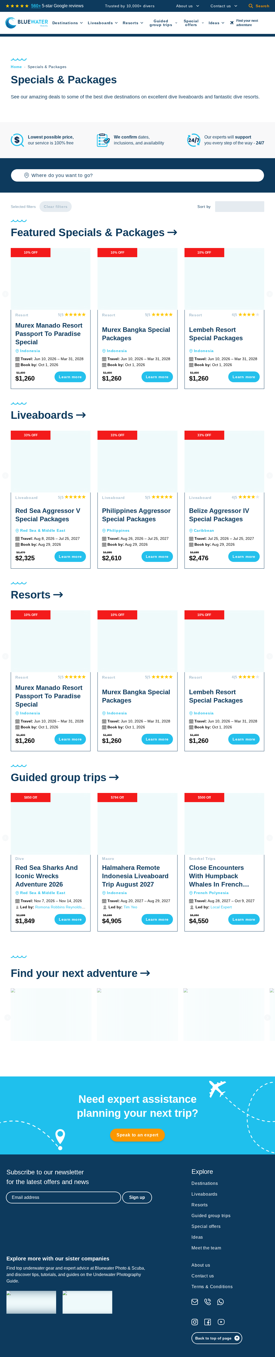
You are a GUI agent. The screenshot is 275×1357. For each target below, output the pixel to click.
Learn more (70, 377)
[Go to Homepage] (26, 23)
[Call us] (207, 1302)
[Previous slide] (5, 294)
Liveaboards (100, 23)
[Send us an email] (194, 1302)
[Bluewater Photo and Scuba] (31, 1302)
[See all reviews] (17, 6)
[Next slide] (269, 294)
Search (263, 6)
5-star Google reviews (57, 5)
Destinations (65, 23)
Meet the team (206, 1248)
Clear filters (55, 206)
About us (184, 6)
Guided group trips (161, 23)
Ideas (214, 23)
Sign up (137, 1197)
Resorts (131, 23)
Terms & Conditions (212, 1286)
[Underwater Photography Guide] (87, 1302)
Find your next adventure (247, 23)
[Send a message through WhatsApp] (220, 1302)
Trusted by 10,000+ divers (130, 6)
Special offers (191, 23)
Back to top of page (213, 1338)
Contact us (221, 6)
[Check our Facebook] (207, 1322)
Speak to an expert (137, 1135)
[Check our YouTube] (221, 1322)
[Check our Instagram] (194, 1322)
